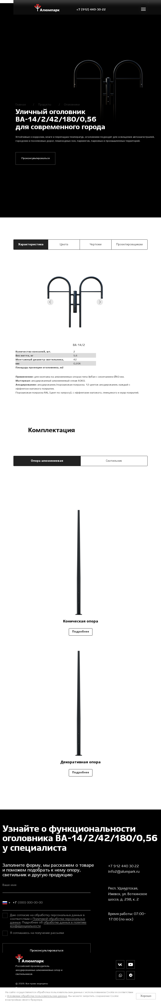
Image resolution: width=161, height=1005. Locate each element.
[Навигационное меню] (143, 9)
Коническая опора (80, 621)
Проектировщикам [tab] (129, 244)
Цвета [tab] (64, 244)
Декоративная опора (80, 762)
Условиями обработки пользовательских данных (37, 996)
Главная (21, 104)
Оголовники (72, 104)
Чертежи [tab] (95, 244)
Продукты (44, 104)
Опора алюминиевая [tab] (47, 460)
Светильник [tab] (114, 460)
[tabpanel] (80, 332)
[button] (35, 158)
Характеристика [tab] (30, 244)
